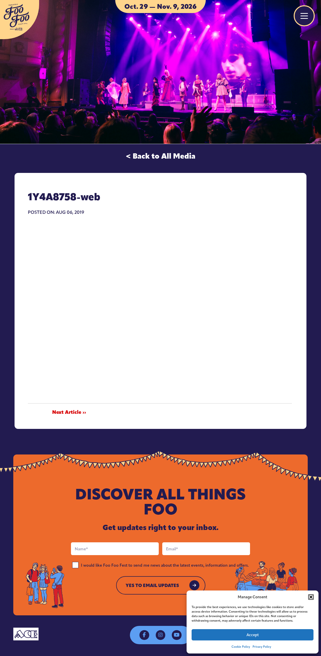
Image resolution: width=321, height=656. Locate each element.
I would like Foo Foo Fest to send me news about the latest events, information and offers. (165, 565)
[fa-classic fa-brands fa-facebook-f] (144, 635)
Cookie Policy (240, 646)
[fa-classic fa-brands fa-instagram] (160, 635)
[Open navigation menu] (304, 15)
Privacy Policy (262, 646)
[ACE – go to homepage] (26, 634)
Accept (253, 635)
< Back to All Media (160, 156)
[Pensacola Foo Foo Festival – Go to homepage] (19, 19)
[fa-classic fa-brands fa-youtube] (176, 635)
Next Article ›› (69, 412)
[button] (310, 597)
